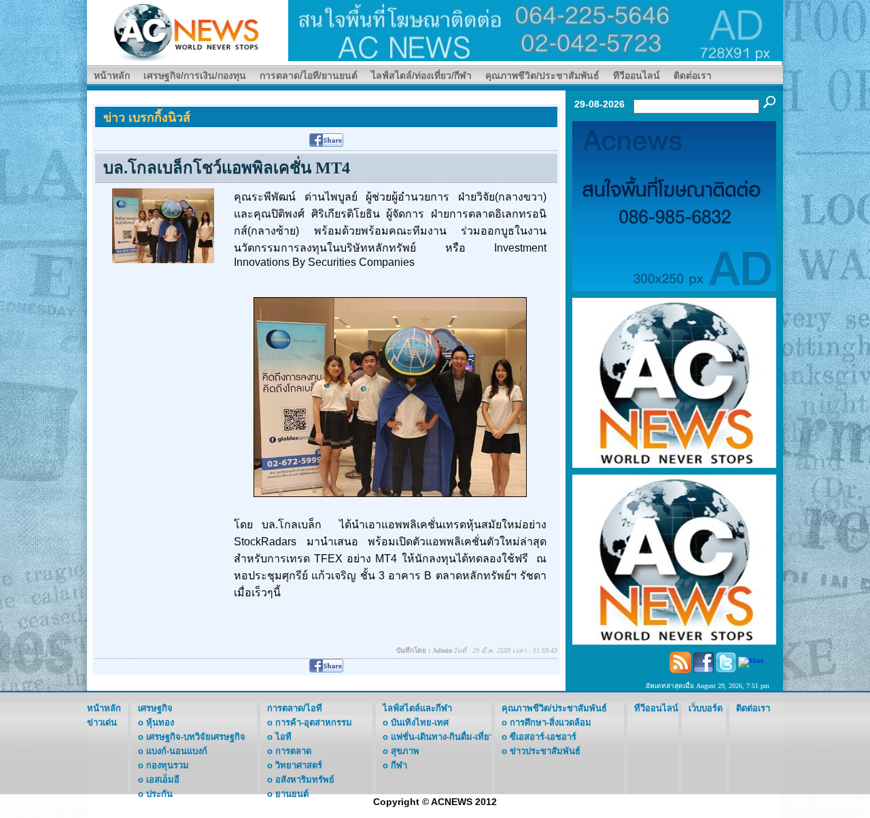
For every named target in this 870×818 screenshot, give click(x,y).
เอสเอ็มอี (162, 779)
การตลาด (293, 751)
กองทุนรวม (167, 765)
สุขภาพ (405, 751)
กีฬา (399, 765)
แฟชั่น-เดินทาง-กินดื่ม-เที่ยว (442, 737)
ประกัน (159, 794)
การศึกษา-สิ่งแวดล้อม (550, 722)
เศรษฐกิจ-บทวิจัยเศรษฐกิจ (195, 737)
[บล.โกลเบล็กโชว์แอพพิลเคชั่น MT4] (163, 224)
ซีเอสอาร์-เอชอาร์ (543, 737)
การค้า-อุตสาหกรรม (313, 722)
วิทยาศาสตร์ (298, 765)
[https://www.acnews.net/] (535, 29)
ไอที (283, 737)
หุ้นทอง (160, 722)
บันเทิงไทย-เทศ (420, 722)
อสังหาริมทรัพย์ (304, 779)
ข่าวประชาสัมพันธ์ (545, 751)
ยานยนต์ (292, 794)
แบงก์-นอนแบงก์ (176, 751)
